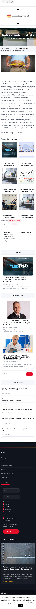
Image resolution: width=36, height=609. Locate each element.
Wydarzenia (7, 509)
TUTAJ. (11, 526)
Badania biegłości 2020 (26, 233)
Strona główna (5, 458)
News (14, 224)
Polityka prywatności (7, 465)
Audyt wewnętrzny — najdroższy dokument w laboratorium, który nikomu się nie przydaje (16, 357)
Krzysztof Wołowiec (13, 284)
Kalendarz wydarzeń (7, 473)
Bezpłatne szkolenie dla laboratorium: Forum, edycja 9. (18, 419)
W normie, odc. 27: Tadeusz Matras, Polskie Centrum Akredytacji (18, 430)
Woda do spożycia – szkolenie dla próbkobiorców (17, 409)
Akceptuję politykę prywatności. (9, 519)
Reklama (3, 469)
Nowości (6, 504)
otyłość (11, 220)
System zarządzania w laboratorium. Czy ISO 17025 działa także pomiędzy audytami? (18, 322)
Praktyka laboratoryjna (10, 507)
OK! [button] (20, 606)
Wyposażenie (8, 512)
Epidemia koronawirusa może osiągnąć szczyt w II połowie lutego (9, 236)
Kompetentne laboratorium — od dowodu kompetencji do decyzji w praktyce (14, 399)
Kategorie (4, 477)
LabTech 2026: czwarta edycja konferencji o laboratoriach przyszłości (14, 279)
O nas (2, 462)
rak (18, 220)
